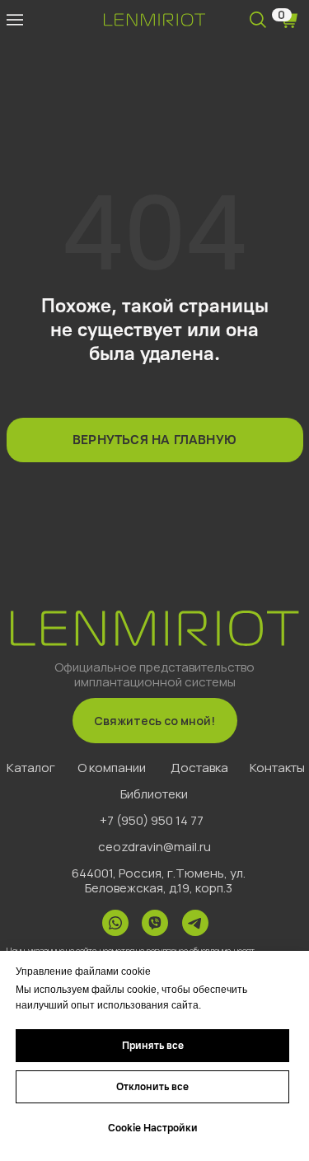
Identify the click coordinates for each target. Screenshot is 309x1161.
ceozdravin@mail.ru (154, 846)
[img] (15, 20)
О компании (111, 767)
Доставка (199, 767)
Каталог (31, 767)
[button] (155, 720)
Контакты (277, 767)
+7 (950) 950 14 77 (152, 820)
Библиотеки (154, 794)
